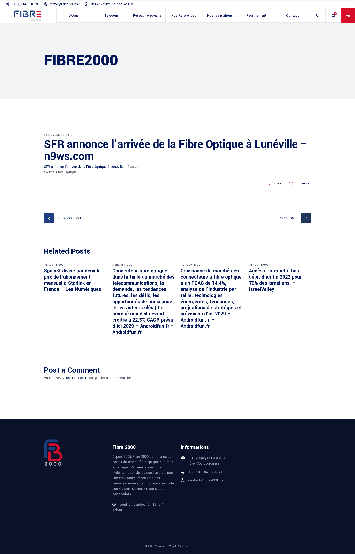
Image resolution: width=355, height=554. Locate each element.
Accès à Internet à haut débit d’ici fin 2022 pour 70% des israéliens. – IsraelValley (275, 280)
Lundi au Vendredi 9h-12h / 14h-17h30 (112, 4)
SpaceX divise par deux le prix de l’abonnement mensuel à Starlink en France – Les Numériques (72, 280)
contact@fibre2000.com (64, 4)
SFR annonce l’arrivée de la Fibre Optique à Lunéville (84, 166)
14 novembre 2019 (58, 135)
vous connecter (74, 377)
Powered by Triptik (165, 546)
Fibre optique (54, 264)
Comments (303, 183)
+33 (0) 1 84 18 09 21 (24, 4)
